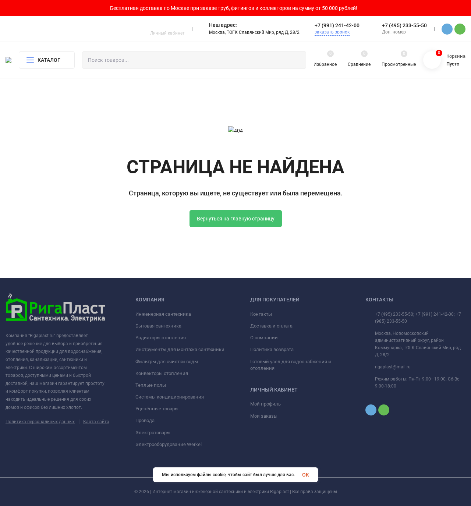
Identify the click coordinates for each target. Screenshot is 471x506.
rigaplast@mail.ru (393, 366)
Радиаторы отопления (160, 337)
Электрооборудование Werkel (168, 444)
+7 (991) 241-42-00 (337, 25)
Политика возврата (272, 349)
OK (305, 475)
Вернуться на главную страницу (236, 219)
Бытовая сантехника (158, 326)
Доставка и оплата (271, 326)
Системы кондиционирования (169, 397)
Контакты (261, 314)
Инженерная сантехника (163, 314)
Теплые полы (150, 385)
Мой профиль (265, 404)
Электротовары (152, 432)
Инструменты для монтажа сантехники (179, 349)
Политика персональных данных (40, 421)
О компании (264, 337)
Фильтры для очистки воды (166, 361)
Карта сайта (96, 421)
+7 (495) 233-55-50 (404, 25)
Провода (145, 420)
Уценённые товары (156, 408)
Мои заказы (263, 416)
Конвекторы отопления (161, 373)
